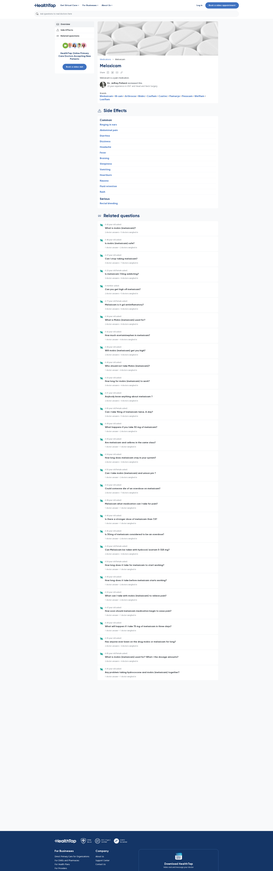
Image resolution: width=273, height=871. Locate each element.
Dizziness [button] (105, 141)
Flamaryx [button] (174, 96)
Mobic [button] (141, 96)
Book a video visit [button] (74, 67)
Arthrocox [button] (130, 96)
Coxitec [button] (163, 96)
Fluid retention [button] (108, 186)
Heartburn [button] (106, 175)
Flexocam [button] (187, 96)
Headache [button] (105, 147)
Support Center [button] (102, 860)
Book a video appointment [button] (222, 5)
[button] (45, 5)
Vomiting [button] (105, 169)
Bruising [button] (104, 158)
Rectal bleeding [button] (109, 203)
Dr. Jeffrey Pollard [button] (117, 83)
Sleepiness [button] (106, 163)
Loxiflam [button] (105, 99)
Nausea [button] (104, 180)
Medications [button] (105, 59)
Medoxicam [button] (106, 96)
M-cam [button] (119, 96)
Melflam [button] (199, 96)
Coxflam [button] (152, 96)
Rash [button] (102, 191)
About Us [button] (100, 856)
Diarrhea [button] (105, 135)
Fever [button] (103, 152)
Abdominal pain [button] (109, 130)
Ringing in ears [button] (108, 124)
